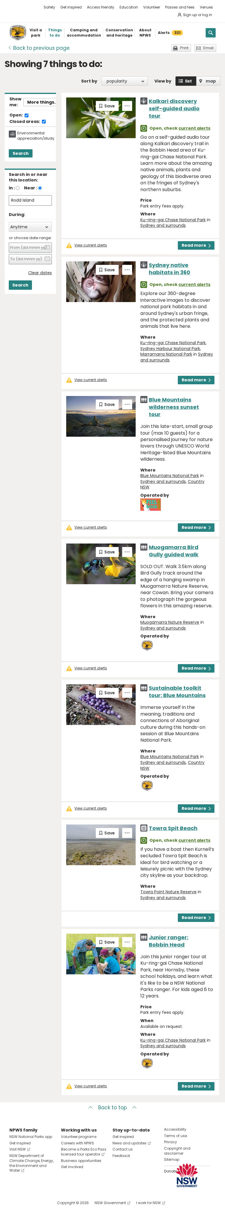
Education (129, 7)
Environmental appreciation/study (35, 136)
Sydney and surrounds (163, 225)
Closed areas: (25, 121)
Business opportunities (81, 1160)
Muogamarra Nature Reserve (169, 622)
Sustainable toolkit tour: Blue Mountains (177, 691)
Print (184, 48)
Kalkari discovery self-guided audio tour (174, 108)
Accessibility (175, 1129)
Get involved (72, 1166)
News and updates (129, 1143)
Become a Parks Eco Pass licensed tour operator (83, 1152)
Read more (194, 245)
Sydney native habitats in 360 (169, 268)
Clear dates (40, 273)
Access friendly (100, 7)
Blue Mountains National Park (169, 476)
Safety (49, 7)
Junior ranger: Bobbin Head (168, 941)
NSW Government (110, 1202)
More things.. (42, 102)
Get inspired (71, 7)
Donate (170, 1171)
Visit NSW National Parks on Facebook (14, 1202)
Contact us (122, 1149)
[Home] (17, 32)
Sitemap (171, 1159)
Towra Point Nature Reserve (168, 892)
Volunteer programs (79, 1136)
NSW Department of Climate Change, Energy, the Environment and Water (31, 1163)
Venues (206, 7)
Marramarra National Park (166, 354)
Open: (16, 115)
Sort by (89, 81)
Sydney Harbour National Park (170, 349)
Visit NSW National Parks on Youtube (40, 1202)
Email (208, 48)
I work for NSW (148, 1202)
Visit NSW (17, 1149)
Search (21, 153)
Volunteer (151, 7)
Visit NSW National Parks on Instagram (27, 1202)
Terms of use (175, 1135)
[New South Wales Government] (187, 1175)
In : (12, 188)
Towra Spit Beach (173, 828)
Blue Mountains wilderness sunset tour (174, 407)
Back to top (112, 1107)
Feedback (121, 1155)
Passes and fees (180, 7)
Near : (30, 188)
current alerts (194, 128)
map (211, 81)
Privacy (170, 1141)
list (188, 81)
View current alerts (90, 245)
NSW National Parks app (30, 1136)
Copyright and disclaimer (177, 1151)
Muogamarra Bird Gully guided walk (173, 551)
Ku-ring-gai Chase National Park (173, 220)
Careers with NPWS (77, 1143)
